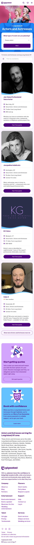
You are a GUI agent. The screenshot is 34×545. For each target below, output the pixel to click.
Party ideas (22, 489)
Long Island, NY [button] (18, 26)
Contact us (22, 502)
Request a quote (23, 492)
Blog (2, 489)
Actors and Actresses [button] (17, 29)
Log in (20, 504)
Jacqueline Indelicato (11, 165)
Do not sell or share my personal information (15, 536)
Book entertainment (8, 499)
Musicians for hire (7, 504)
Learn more (17, 423)
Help (19, 499)
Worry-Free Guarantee (21, 414)
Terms (3, 532)
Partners (4, 492)
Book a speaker (6, 502)
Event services (23, 516)
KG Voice (6, 231)
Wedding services (24, 521)
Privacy (9, 532)
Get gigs (4, 516)
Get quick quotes (17, 379)
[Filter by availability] (19, 58)
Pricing (3, 519)
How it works (22, 487)
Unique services (23, 519)
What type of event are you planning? (16, 36)
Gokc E (6, 297)
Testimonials (5, 521)
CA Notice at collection (8, 534)
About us (4, 487)
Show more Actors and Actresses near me (17, 332)
